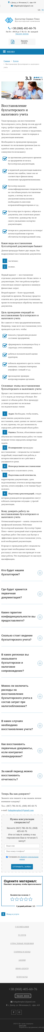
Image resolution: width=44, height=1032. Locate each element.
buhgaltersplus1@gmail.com (23, 6)
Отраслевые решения (22, 943)
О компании (22, 927)
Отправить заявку (22, 867)
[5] (30, 899)
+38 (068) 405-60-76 (23, 28)
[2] (17, 899)
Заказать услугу (24, 42)
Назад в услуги (12, 914)
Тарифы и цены (22, 952)
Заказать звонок (22, 34)
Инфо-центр (22, 969)
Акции (22, 960)
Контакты (22, 977)
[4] (26, 899)
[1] (12, 899)
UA (39, 10)
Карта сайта (22, 1025)
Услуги (22, 935)
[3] (21, 899)
